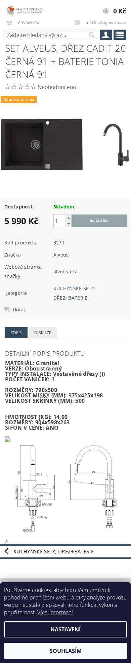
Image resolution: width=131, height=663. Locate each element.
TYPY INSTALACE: (28, 374)
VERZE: (14, 368)
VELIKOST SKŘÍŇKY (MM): (39, 400)
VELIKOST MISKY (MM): (36, 395)
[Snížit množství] (69, 224)
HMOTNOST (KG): (28, 417)
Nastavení (65, 629)
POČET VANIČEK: (27, 379)
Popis (16, 333)
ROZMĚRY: (19, 390)
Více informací (55, 612)
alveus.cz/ (65, 271)
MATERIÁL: (20, 363)
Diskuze (42, 333)
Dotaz (19, 310)
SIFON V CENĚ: (24, 427)
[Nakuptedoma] (24, 8)
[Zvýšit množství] (69, 217)
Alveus (61, 254)
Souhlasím (66, 651)
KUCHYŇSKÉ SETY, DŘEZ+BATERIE (53, 551)
